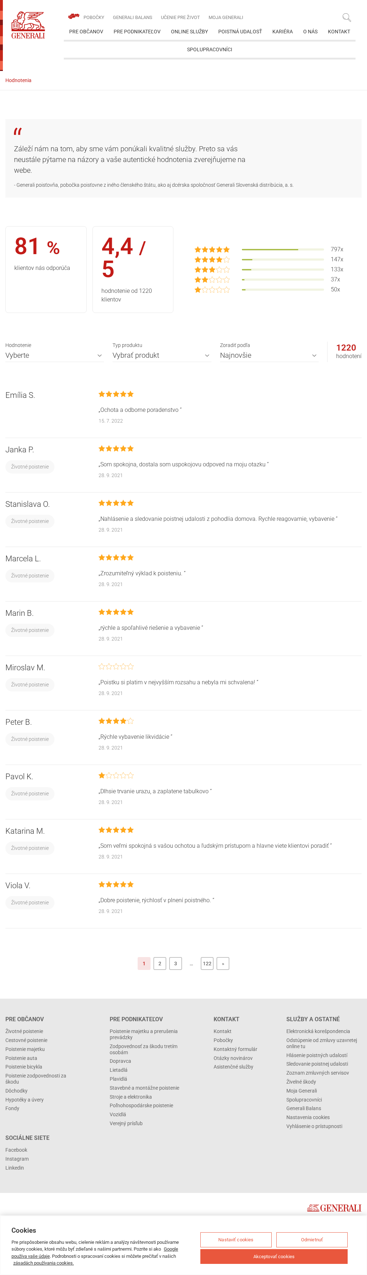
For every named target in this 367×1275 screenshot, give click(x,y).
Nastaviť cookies (235, 1239)
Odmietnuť (312, 1239)
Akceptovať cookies (274, 1256)
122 (207, 963)
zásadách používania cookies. (43, 1263)
